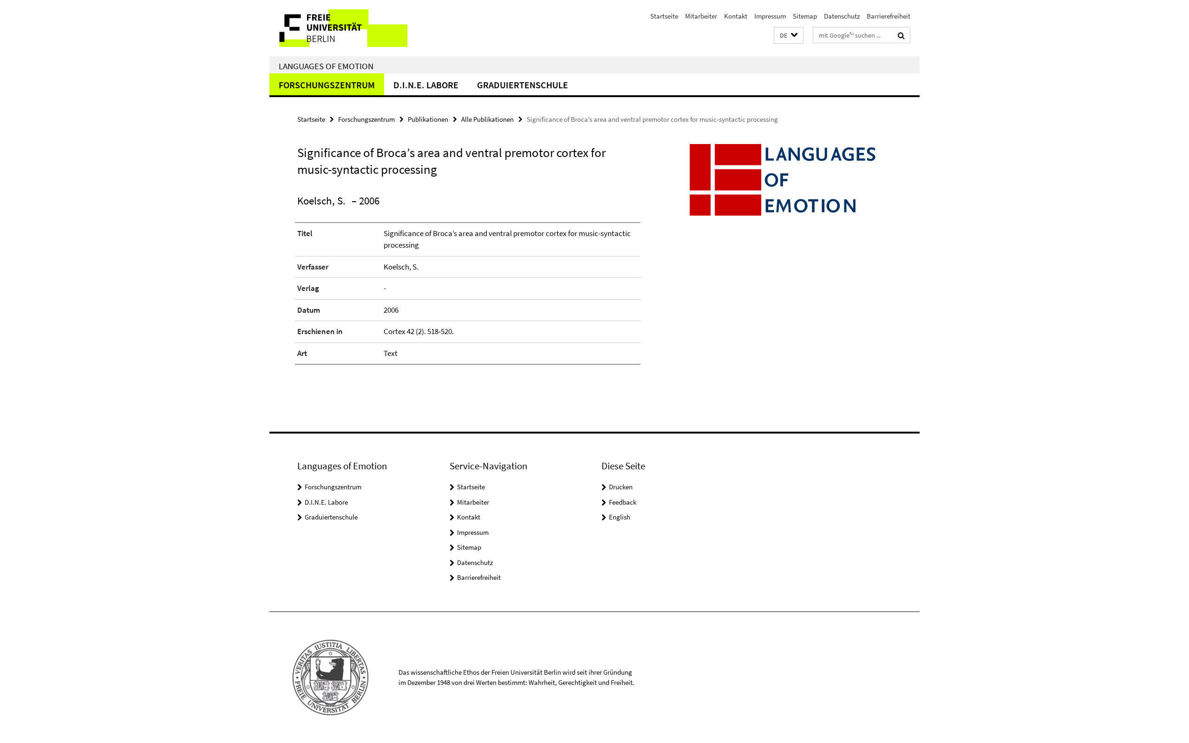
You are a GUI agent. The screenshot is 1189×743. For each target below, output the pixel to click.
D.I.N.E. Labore (425, 85)
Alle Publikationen (487, 119)
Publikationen (428, 119)
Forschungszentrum (327, 85)
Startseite (664, 16)
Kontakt (735, 16)
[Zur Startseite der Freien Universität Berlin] (347, 28)
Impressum (770, 16)
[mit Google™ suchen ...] (901, 35)
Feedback (622, 502)
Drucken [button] (621, 486)
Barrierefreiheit (888, 16)
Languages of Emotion (326, 66)
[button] (789, 35)
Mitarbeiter (701, 16)
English (619, 517)
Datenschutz (842, 16)
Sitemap (805, 16)
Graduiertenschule (522, 85)
